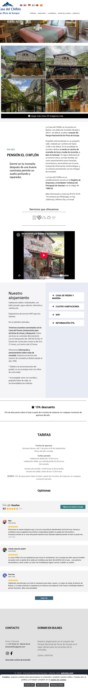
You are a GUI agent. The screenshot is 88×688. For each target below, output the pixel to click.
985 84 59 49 (25, 644)
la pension (52, 13)
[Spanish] (41, 5)
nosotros (41, 13)
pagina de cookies (58, 680)
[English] (21, 5)
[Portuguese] (37, 5)
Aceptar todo (29, 685)
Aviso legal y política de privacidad (17, 660)
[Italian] (33, 5)
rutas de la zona (64, 13)
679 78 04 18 (13, 644)
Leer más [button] (11, 537)
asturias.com (67, 673)
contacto (76, 13)
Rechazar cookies (57, 685)
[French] (25, 5)
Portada (33, 13)
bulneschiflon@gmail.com (15, 647)
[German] (29, 5)
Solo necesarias (42, 685)
